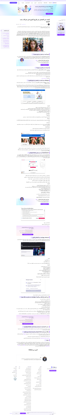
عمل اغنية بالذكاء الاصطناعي (27, 399)
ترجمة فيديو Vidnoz (39, 373)
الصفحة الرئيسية (48, 16)
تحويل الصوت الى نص (28, 373)
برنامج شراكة (15, 368)
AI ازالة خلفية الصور (28, 390)
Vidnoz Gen (45, 2)
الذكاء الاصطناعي (44, 16)
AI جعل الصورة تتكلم (28, 368)
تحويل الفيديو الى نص (28, 406)
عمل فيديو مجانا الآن (52, 370)
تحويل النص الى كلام (44, 78)
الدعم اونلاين (15, 376)
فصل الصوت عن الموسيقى (28, 397)
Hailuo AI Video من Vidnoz (27, 410)
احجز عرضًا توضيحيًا (14, 372)
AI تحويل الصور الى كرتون (28, 389)
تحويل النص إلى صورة (28, 407)
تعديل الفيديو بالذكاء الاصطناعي (37, 389)
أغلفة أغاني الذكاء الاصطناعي (27, 400)
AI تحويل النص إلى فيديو (28, 369)
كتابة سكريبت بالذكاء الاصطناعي (27, 380)
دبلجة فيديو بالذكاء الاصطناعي (27, 379)
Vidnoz (24, 345)
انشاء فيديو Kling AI (29, 403)
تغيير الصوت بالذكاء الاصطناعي (27, 393)
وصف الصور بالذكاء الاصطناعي (27, 404)
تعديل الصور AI (29, 386)
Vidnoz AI (50, 2)
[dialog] (33, 413)
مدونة (19, 368)
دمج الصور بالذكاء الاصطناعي (27, 387)
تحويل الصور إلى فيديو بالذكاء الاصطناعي (28, 234)
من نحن (16, 369)
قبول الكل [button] (23, 413)
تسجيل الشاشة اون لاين (28, 382)
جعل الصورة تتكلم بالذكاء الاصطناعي (45, 338)
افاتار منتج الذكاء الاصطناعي (38, 386)
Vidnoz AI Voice (39, 372)
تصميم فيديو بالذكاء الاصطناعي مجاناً (37, 388)
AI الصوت (40, 383)
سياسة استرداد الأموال (12, 413)
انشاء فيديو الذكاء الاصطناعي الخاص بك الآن (29, 0)
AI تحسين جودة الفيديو (28, 376)
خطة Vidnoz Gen (39, 379)
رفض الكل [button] (16, 413)
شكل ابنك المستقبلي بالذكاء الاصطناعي (26, 375)
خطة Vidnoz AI (39, 376)
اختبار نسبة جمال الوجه (28, 372)
